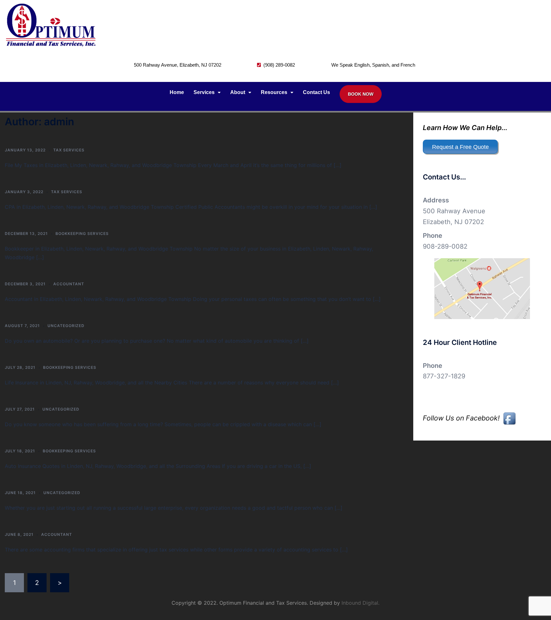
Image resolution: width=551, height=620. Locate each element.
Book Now (360, 94)
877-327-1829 (444, 376)
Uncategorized (66, 325)
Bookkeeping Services (82, 233)
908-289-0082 (445, 246)
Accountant (68, 283)
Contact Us (316, 92)
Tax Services (68, 150)
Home (177, 92)
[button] (207, 92)
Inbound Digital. (360, 603)
